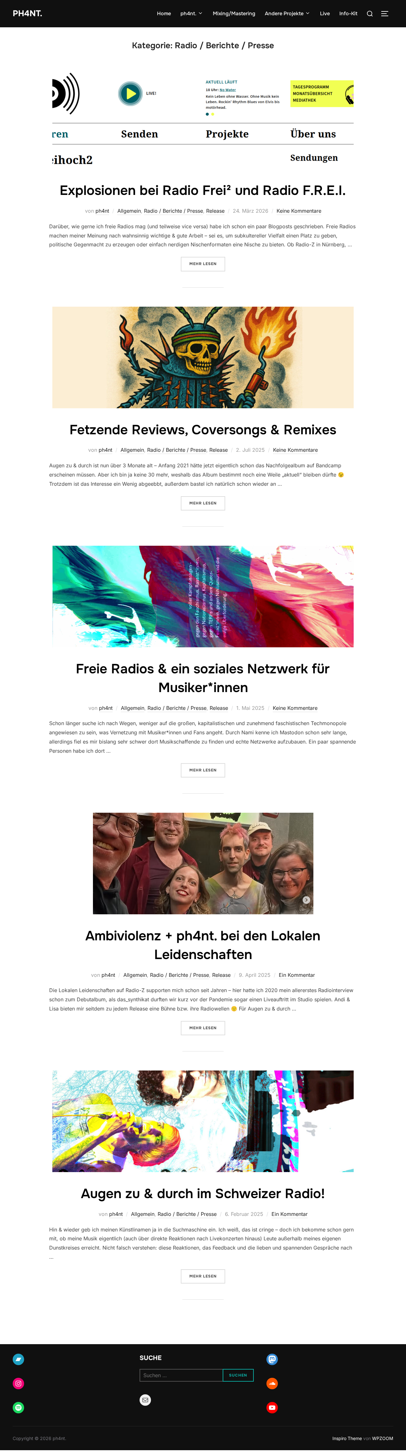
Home (164, 13)
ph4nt (102, 211)
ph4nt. (27, 13)
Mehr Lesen (207, 263)
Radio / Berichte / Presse (173, 211)
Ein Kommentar (297, 975)
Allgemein (129, 211)
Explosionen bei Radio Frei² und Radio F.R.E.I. (203, 190)
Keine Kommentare (299, 211)
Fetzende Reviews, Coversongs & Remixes (202, 429)
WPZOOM (382, 1438)
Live (325, 13)
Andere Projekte (284, 13)
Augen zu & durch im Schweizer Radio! (203, 1193)
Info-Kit (348, 13)
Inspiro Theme (347, 1438)
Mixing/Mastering (234, 13)
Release (215, 211)
